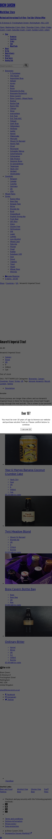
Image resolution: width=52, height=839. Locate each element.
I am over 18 (26, 429)
